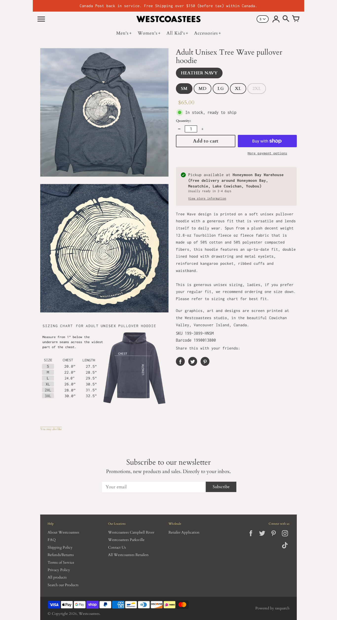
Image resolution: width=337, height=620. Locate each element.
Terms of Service (61, 562)
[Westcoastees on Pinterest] (273, 537)
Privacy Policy (59, 570)
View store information (207, 198)
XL (238, 88)
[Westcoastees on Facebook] (250, 537)
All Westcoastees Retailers (128, 555)
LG (221, 88)
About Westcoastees (63, 532)
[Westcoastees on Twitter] (262, 537)
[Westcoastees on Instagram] (284, 537)
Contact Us (117, 547)
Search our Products (63, 585)
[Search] (286, 19)
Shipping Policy (60, 547)
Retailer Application (184, 532)
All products (57, 577)
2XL (256, 88)
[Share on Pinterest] (205, 361)
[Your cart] (296, 19)
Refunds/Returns (61, 555)
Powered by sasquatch (272, 608)
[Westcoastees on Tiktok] (284, 548)
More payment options (267, 153)
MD (202, 88)
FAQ (52, 539)
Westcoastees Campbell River (131, 532)
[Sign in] (276, 19)
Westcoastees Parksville (126, 539)
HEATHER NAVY (199, 73)
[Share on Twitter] (192, 361)
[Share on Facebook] (180, 361)
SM (184, 88)
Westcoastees (89, 613)
